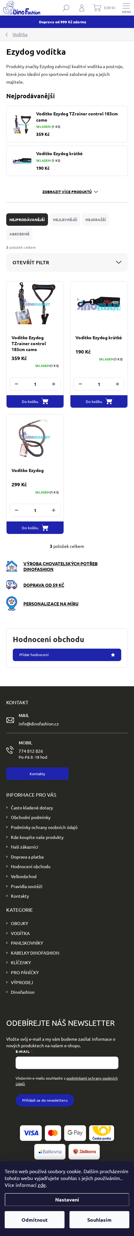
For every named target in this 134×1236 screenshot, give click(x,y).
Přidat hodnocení (34, 654)
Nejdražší (95, 219)
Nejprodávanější (27, 219)
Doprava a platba (27, 856)
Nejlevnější (65, 219)
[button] (53, 384)
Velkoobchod (23, 876)
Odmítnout (35, 1219)
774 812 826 (33, 754)
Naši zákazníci (24, 846)
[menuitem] (17, 923)
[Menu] (126, 8)
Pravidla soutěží (26, 886)
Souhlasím (99, 1219)
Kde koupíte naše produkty (37, 837)
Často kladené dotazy (32, 807)
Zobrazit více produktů (67, 191)
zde (42, 1185)
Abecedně (19, 233)
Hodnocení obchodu (30, 866)
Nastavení (67, 1199)
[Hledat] (66, 8)
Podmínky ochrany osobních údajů (44, 827)
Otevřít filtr (30, 262)
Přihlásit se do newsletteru (45, 1100)
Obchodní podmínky (30, 817)
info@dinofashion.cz (39, 723)
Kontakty (20, 896)
